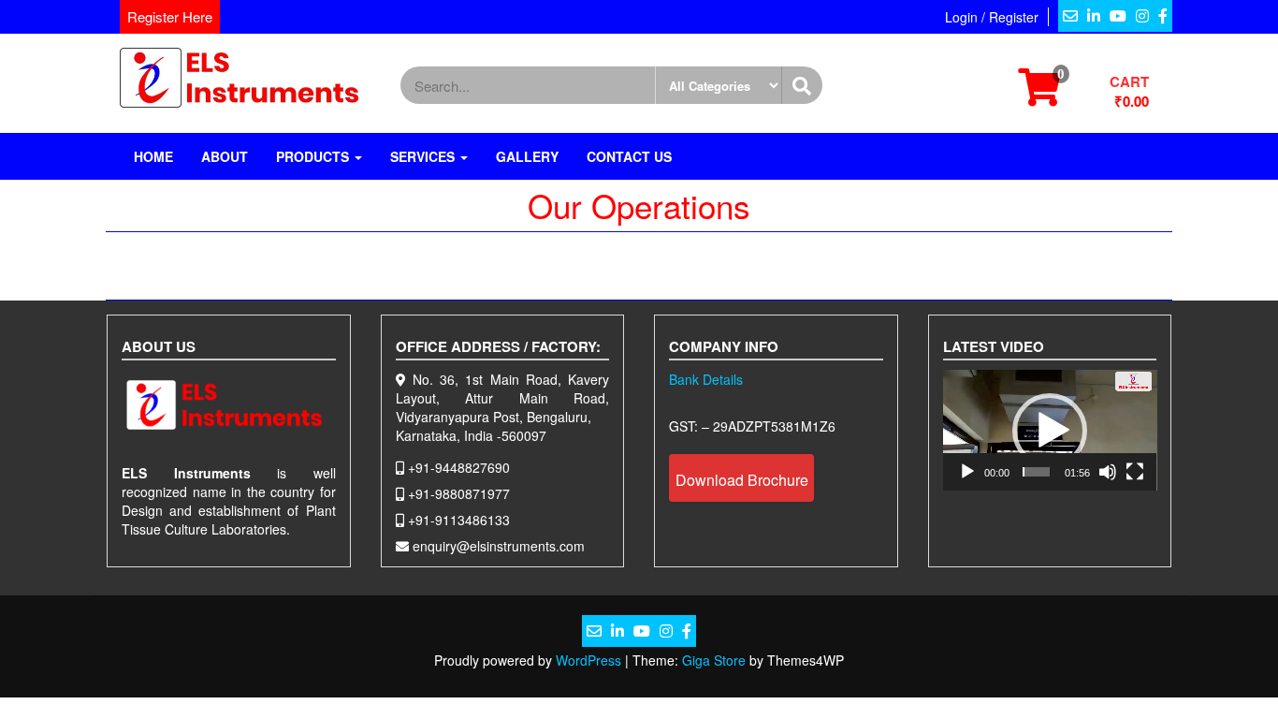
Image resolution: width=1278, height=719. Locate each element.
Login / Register (991, 16)
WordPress (588, 660)
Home (153, 156)
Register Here (169, 16)
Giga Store (714, 660)
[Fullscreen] (1135, 471)
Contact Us (629, 156)
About (224, 156)
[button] (1049, 430)
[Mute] (1107, 471)
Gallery (527, 156)
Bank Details (706, 379)
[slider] (1036, 472)
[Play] (967, 471)
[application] (1050, 430)
